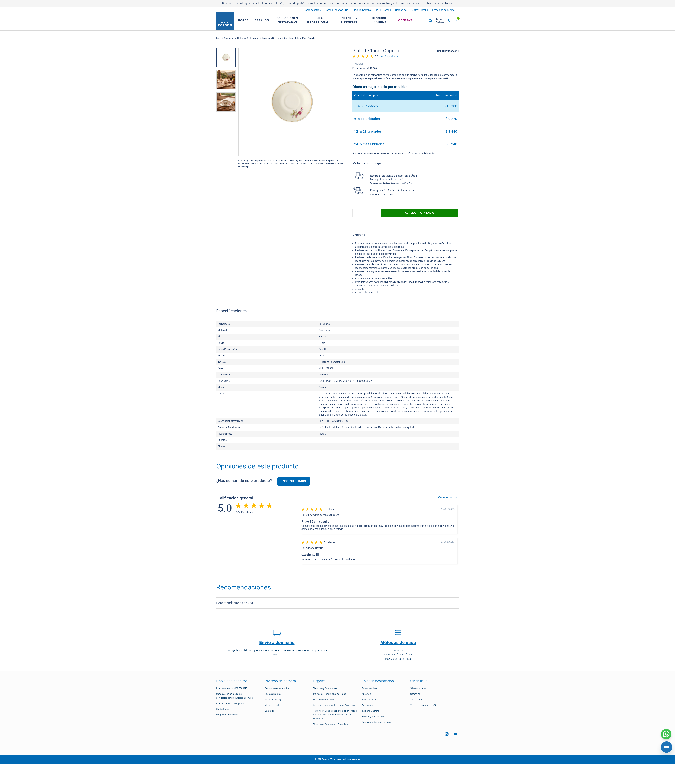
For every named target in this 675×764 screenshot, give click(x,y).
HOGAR (243, 20)
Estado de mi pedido (443, 10)
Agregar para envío (419, 212)
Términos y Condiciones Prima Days (331, 724)
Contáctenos (222, 709)
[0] (455, 21)
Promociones (368, 705)
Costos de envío (273, 694)
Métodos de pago (273, 699)
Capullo (288, 38)
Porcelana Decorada (271, 38)
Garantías (269, 710)
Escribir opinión (293, 481)
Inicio (218, 38)
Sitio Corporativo (362, 10)
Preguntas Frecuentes (227, 714)
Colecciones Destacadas (287, 20)
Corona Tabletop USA (336, 10)
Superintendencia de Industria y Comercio (334, 705)
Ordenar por (445, 497)
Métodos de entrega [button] (366, 163)
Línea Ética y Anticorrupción (230, 703)
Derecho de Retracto (323, 699)
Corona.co (401, 10)
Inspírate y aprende (371, 710)
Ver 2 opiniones (389, 56)
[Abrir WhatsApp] (666, 734)
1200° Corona (383, 10)
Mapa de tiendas (273, 705)
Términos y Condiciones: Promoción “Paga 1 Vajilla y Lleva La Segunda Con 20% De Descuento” (335, 714)
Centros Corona (419, 10)
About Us (366, 694)
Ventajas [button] (358, 235)
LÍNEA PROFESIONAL (318, 20)
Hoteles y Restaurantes (248, 38)
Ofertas (405, 20)
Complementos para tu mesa (376, 722)
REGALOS (262, 20)
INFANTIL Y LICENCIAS (349, 20)
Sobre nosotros (312, 10)
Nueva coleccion (370, 699)
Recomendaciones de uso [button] (234, 603)
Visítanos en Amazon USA (423, 705)
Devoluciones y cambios (277, 688)
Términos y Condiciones (325, 688)
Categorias (229, 38)
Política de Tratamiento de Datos (329, 694)
